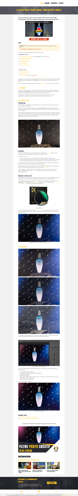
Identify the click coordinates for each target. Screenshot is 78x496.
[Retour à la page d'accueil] (22, 3)
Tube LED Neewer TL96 (25, 59)
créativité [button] (28, 456)
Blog (42, 3)
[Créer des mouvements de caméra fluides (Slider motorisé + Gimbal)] (24, 465)
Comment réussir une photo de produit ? (28, 417)
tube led (34, 170)
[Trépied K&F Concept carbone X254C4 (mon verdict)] (53, 465)
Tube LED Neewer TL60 (25, 61)
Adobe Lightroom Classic (25, 71)
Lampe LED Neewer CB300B (25, 58)
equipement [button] (21, 456)
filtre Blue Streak (39, 210)
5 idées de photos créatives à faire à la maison (29, 418)
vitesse (25, 183)
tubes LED (46, 167)
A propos (60, 3)
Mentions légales (39, 494)
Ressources (54, 3)
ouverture (37, 182)
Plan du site (62, 494)
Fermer (69, 495)
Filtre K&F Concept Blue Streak (26, 56)
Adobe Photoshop (23, 73)
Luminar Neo (22, 75)
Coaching (47, 3)
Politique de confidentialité (49, 494)
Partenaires (57, 494)
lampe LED (49, 152)
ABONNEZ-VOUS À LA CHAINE (39, 39)
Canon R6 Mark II (23, 63)
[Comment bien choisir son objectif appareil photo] (39, 465)
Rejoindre (52, 483)
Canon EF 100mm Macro (25, 64)
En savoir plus (64, 495)
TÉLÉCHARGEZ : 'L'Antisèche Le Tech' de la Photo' (31, 49)
